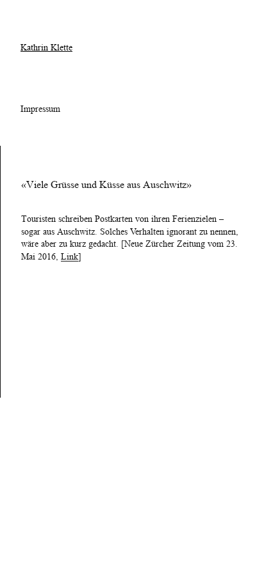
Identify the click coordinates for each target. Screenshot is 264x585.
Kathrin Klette (46, 47)
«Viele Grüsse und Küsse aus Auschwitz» (106, 184)
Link (69, 256)
